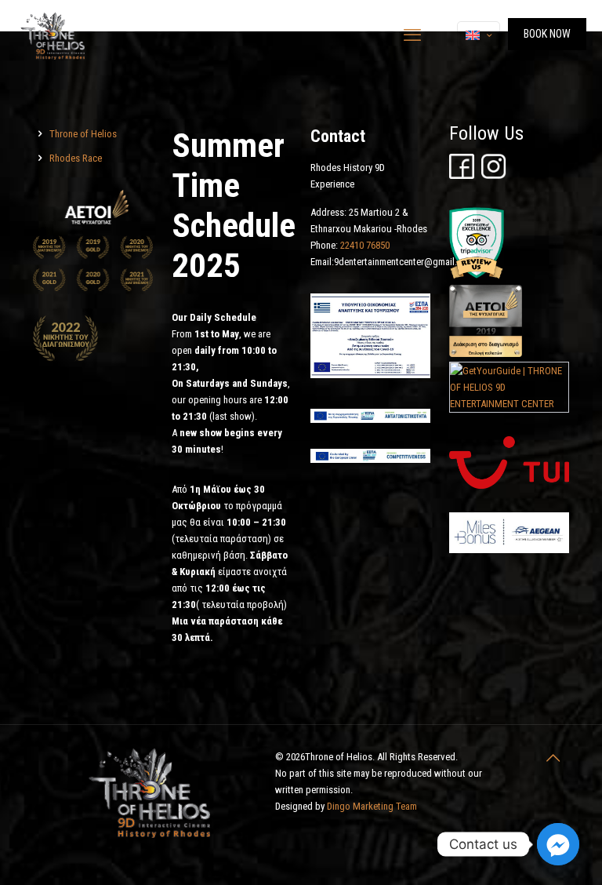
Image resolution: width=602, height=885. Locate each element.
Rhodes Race (75, 158)
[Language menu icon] (478, 35)
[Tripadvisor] (476, 276)
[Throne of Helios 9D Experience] (53, 35)
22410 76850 (365, 245)
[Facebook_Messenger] (558, 844)
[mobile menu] (412, 35)
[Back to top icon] (552, 757)
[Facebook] (461, 175)
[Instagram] (493, 175)
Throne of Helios (83, 134)
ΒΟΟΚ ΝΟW (547, 33)
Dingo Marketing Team (372, 806)
